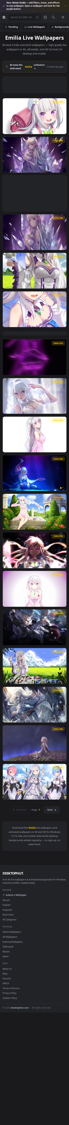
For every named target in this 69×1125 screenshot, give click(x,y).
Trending (13, 26)
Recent (6, 900)
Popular (6, 904)
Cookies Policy (10, 997)
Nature (6, 951)
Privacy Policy (9, 992)
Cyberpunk (8, 946)
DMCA (6, 983)
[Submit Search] (53, 17)
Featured (7, 909)
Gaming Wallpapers (13, 941)
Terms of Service (11, 988)
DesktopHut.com (20, 1007)
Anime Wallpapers (12, 931)
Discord (6, 978)
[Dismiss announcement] (65, 6)
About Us (7, 968)
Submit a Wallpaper (16, 894)
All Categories (10, 919)
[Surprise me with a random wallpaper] (45, 17)
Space (6, 956)
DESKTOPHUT (13, 873)
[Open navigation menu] (62, 17)
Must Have (8, 914)
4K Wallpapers (10, 936)
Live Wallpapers (36, 26)
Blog (5, 973)
